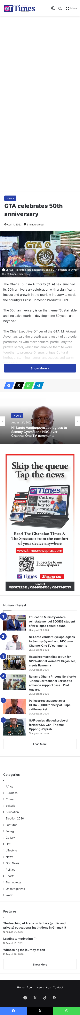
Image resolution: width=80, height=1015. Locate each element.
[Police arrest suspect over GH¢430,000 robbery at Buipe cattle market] (14, 706)
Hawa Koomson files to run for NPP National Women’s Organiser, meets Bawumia (52, 661)
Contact (58, 987)
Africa (10, 786)
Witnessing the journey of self (24, 949)
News (10, 198)
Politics (10, 869)
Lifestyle (11, 850)
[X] (18, 385)
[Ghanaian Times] (19, 8)
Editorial (11, 805)
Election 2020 (15, 818)
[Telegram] (37, 385)
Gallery (10, 837)
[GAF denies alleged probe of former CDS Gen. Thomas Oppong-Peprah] (14, 727)
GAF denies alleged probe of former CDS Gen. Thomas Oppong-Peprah (48, 725)
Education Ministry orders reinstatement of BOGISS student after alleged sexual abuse (52, 621)
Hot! (8, 844)
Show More (39, 368)
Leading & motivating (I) (20, 938)
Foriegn (10, 831)
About (30, 987)
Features (11, 824)
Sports (10, 876)
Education (12, 812)
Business (11, 793)
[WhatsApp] (27, 385)
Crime (10, 799)
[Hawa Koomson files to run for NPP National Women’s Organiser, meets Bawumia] (14, 662)
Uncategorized (15, 888)
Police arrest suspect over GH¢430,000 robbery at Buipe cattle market (50, 705)
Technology (13, 882)
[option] (40, 421)
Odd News (12, 863)
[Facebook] (8, 385)
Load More (40, 744)
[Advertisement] (40, 60)
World (9, 895)
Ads (48, 987)
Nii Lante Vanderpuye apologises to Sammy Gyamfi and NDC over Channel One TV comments (39, 432)
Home (21, 987)
